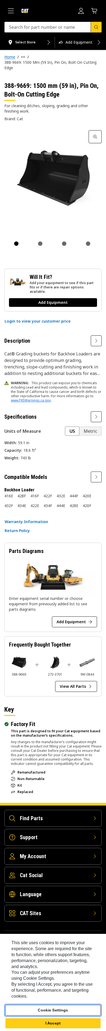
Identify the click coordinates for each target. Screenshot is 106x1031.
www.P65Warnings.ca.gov (31, 400)
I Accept (53, 1023)
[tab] (16, 243)
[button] (37, 321)
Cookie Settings (53, 1010)
